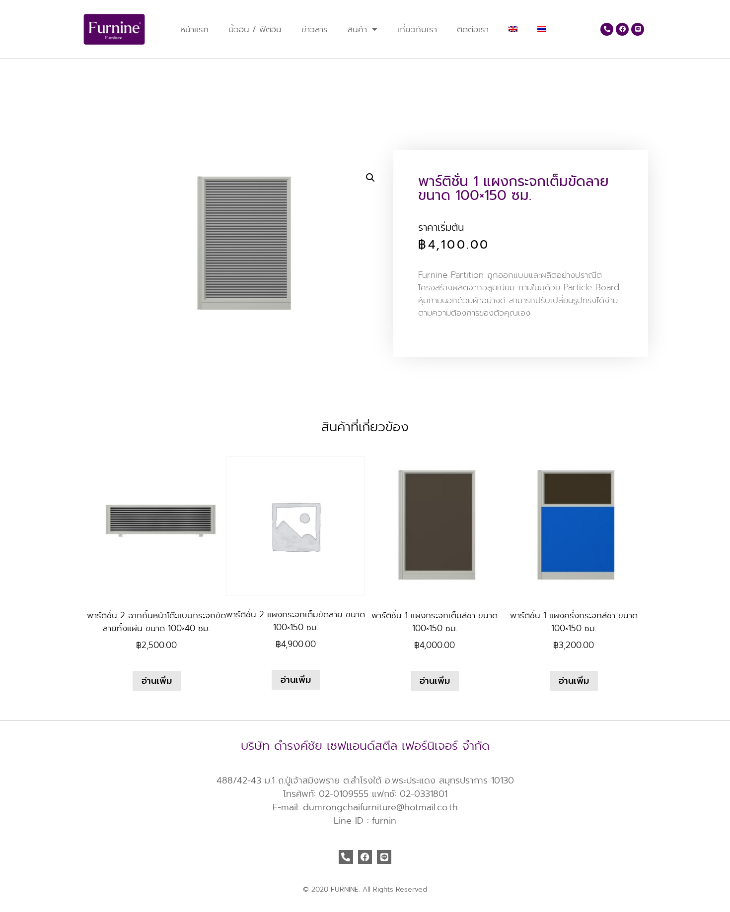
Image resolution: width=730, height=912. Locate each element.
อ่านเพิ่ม (157, 681)
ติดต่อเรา (473, 29)
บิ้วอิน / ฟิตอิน (255, 29)
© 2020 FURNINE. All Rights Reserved (365, 889)
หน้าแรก (194, 29)
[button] (370, 178)
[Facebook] (622, 29)
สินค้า (357, 29)
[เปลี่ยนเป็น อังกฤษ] (513, 29)
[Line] (637, 29)
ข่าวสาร (314, 29)
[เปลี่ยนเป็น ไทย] (106, 74)
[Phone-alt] (606, 29)
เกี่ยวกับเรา (417, 29)
